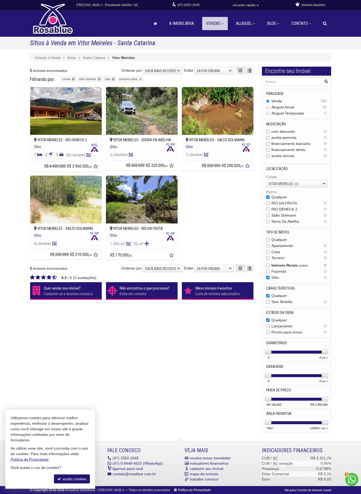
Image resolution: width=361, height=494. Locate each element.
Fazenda (298, 271)
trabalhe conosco (204, 479)
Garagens (274, 366)
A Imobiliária (181, 23)
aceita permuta (298, 137)
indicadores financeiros (209, 463)
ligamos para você (128, 468)
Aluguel (244, 23)
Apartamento (298, 246)
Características (280, 288)
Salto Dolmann (298, 215)
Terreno (298, 258)
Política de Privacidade (194, 490)
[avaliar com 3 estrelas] (43, 277)
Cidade (271, 177)
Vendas (213, 23)
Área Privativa (278, 413)
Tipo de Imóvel (278, 232)
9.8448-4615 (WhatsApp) (138, 463)
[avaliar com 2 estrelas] (37, 277)
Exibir (188, 70)
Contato (299, 23)
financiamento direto (298, 150)
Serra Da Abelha (298, 221)
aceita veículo (298, 156)
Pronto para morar (298, 332)
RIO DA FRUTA (298, 203)
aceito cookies (74, 479)
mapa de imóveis (204, 474)
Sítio (298, 277)
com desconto (298, 131)
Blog (271, 23)
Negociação (276, 124)
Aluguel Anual (298, 107)
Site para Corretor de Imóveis (307, 490)
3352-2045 (188, 5)
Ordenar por (131, 70)
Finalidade (275, 94)
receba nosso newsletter (210, 458)
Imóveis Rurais (298, 265)
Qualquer (279, 197)
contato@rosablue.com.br (134, 474)
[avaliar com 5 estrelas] (54, 277)
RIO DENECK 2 (298, 209)
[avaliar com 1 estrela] (32, 277)
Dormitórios (276, 343)
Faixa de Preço (278, 390)
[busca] (325, 23)
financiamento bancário (298, 143)
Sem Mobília (298, 302)
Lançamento (298, 326)
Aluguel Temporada (298, 113)
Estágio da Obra (280, 312)
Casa (298, 252)
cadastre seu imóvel (206, 468)
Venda (298, 101)
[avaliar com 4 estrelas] (49, 277)
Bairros (271, 192)
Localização (277, 169)
